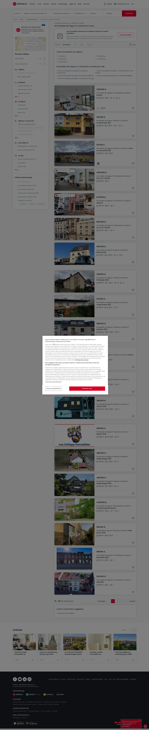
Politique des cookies (81, 360)
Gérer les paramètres (53, 388)
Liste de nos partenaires (53, 382)
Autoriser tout (87, 388)
